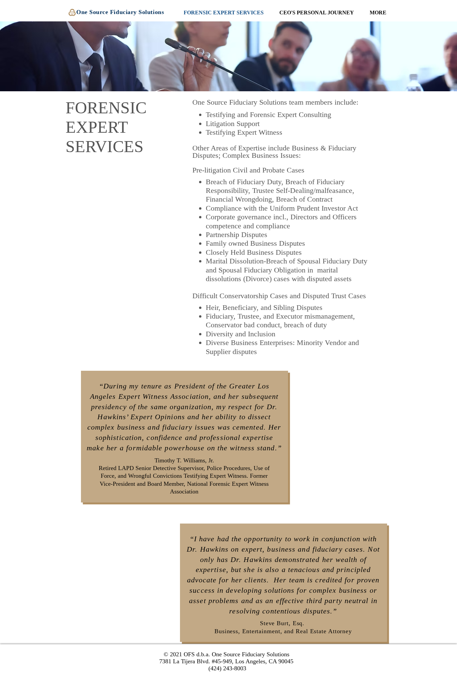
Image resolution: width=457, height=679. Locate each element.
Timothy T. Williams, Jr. (184, 460)
